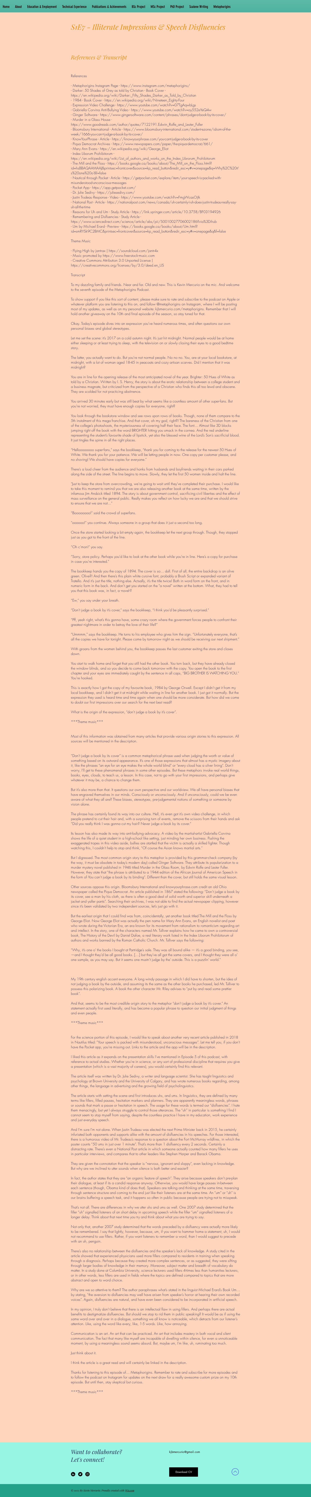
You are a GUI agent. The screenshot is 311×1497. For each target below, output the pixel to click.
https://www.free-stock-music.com (129, 255)
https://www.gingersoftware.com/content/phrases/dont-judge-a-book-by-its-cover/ (163, 114)
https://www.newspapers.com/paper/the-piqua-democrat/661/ (163, 143)
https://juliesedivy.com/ (116, 192)
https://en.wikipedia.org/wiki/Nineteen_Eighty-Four (144, 100)
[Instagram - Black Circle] (87, 1474)
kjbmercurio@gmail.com (184, 1452)
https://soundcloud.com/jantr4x (133, 250)
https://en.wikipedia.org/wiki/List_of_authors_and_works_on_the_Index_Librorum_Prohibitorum (143, 158)
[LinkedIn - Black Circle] (73, 1474)
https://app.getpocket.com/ (114, 187)
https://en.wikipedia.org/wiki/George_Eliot (134, 148)
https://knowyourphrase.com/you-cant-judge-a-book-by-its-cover (160, 138)
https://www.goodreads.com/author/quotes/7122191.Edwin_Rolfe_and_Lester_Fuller (137, 124)
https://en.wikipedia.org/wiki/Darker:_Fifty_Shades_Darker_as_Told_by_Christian (133, 95)
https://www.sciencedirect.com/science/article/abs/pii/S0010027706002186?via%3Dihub (144, 221)
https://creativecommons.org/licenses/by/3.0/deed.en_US (117, 265)
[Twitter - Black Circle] (80, 1474)
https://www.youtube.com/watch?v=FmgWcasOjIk (160, 197)
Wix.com (129, 1490)
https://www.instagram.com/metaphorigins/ (155, 85)
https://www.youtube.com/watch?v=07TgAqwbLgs (156, 105)
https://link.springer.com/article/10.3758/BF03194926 (176, 211)
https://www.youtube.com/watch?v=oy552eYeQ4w (171, 109)
